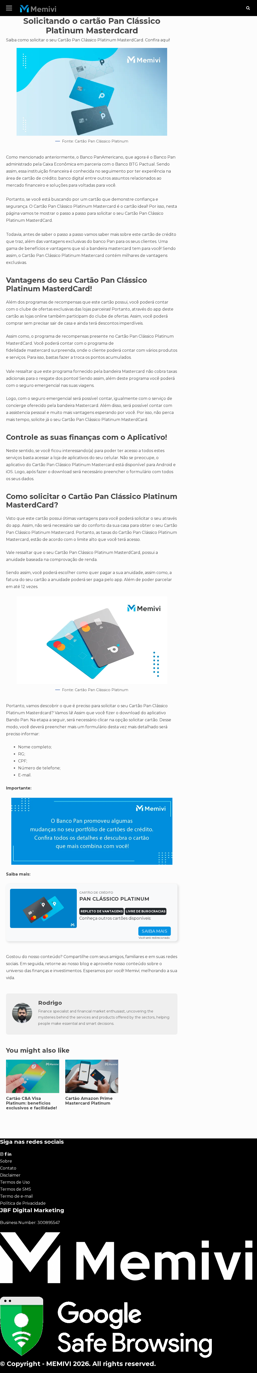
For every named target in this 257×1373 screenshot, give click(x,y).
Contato (8, 1168)
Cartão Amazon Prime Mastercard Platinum (89, 1101)
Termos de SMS (15, 1189)
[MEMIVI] (38, 10)
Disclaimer (10, 1175)
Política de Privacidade (23, 1203)
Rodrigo (50, 1002)
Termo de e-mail (16, 1196)
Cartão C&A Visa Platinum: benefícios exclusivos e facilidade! (31, 1103)
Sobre (6, 1161)
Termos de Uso (15, 1182)
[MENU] (9, 8)
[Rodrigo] (22, 1021)
